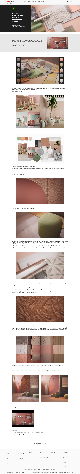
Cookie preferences (52, 472)
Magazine (29, 1)
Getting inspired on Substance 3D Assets (19, 434)
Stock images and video (10, 462)
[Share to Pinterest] (41, 443)
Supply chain (64, 461)
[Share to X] (37, 443)
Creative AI (8, 453)
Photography (8, 454)
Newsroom (64, 457)
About (63, 453)
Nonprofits (30, 453)
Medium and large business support (44, 457)
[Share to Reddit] (43, 443)
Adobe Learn (42, 456)
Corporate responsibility (66, 458)
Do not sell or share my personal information (60, 472)
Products (24, 1)
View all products (9, 463)
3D (20, 1)
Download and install (43, 453)
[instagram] (16, 472)
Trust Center (64, 462)
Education (30, 452)
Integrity (64, 463)
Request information (54, 453)
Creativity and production (21, 457)
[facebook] (14, 472)
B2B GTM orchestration (21, 458)
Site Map (68, 472)
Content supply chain (20, 454)
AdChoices (72, 472)
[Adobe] (8, 1)
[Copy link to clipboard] (45, 443)
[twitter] (17, 472)
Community (34, 1)
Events (63, 456)
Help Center (41, 452)
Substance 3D (9, 3)
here (17, 430)
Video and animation (9, 457)
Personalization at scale (21, 453)
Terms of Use (47, 472)
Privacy (44, 472)
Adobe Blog (64, 466)
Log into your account (65, 452)
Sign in (71, 1)
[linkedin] (19, 472)
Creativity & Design (14, 1)
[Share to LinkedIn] (39, 443)
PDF (7, 458)
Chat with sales (53, 452)
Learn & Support (40, 1)
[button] (68, 1)
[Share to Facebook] (34, 443)
